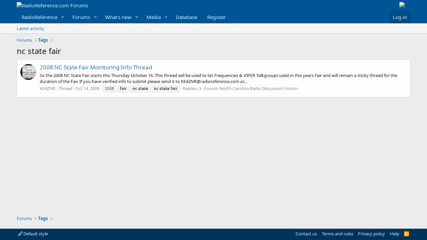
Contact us (306, 234)
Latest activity (30, 28)
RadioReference (39, 17)
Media (153, 17)
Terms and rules (337, 234)
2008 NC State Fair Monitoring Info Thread (96, 67)
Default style (35, 234)
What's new (118, 17)
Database (186, 17)
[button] (62, 17)
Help (394, 234)
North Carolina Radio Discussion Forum (259, 88)
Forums (81, 17)
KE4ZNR (47, 88)
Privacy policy (371, 234)
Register (216, 17)
